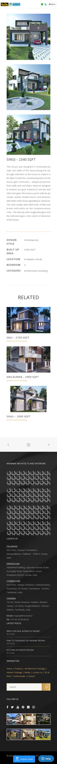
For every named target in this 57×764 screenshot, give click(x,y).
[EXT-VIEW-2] (28, 87)
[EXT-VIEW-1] (28, 36)
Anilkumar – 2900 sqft (23, 377)
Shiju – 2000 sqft (19, 416)
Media (27, 672)
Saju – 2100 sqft (18, 337)
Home (9, 668)
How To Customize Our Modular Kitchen (26, 640)
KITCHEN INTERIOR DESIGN (20, 650)
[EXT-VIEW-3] (28, 134)
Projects (19, 668)
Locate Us (37, 672)
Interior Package (14, 672)
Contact (31, 676)
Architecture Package (35, 668)
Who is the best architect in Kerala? (23, 631)
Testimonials (19, 676)
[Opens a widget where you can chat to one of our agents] (46, 759)
